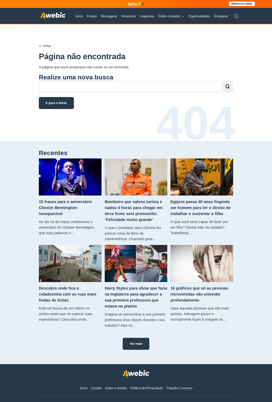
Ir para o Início (56, 103)
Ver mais (136, 343)
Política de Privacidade (146, 388)
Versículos (128, 16)
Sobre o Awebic (169, 16)
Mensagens (109, 16)
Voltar (46, 46)
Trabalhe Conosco (179, 388)
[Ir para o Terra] (136, 4)
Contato (96, 388)
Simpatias (221, 16)
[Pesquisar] (236, 16)
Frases (92, 16)
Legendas (147, 16)
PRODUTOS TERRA (242, 4)
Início (79, 16)
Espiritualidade (199, 16)
